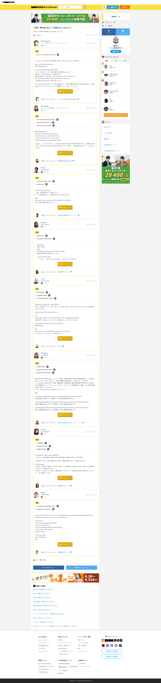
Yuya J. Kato (112, 82)
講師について (81, 640)
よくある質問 (108, 133)
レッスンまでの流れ (83, 643)
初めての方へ (108, 127)
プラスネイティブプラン (65, 643)
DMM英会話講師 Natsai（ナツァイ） (67, 215)
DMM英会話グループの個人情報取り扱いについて (67, 667)
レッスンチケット (83, 651)
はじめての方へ (43, 640)
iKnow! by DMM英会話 (45, 663)
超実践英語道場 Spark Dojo (64, 161)
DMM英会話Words (44, 669)
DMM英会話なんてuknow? (46, 666)
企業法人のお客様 (111, 651)
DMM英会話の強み (44, 645)
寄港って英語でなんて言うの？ (42, 618)
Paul (110, 65)
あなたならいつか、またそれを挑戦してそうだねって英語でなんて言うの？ (55, 626)
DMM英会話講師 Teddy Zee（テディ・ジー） (69, 423)
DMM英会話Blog (43, 672)
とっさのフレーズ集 (83, 666)
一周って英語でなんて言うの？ (42, 597)
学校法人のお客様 (111, 656)
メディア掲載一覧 (63, 670)
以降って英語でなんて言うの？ (42, 610)
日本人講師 (42, 648)
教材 (79, 648)
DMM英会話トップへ (110, 145)
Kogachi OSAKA (113, 91)
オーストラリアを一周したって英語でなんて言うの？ (48, 614)
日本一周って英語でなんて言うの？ (43, 589)
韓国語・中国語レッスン (65, 645)
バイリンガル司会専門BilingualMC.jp (67, 99)
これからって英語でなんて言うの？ (43, 622)
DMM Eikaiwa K (113, 74)
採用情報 (60, 673)
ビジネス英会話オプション (65, 651)
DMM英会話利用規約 (64, 663)
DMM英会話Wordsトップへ (112, 151)
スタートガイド (43, 643)
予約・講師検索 (82, 645)
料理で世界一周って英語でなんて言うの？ (45, 606)
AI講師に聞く (114, 7)
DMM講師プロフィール (63, 272)
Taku (110, 99)
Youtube (59, 346)
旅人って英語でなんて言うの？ (42, 593)
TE (110, 108)
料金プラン (61, 640)
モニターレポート (43, 651)
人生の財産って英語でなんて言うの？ (44, 601)
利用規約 (106, 139)
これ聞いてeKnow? (63, 654)
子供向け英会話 (62, 648)
